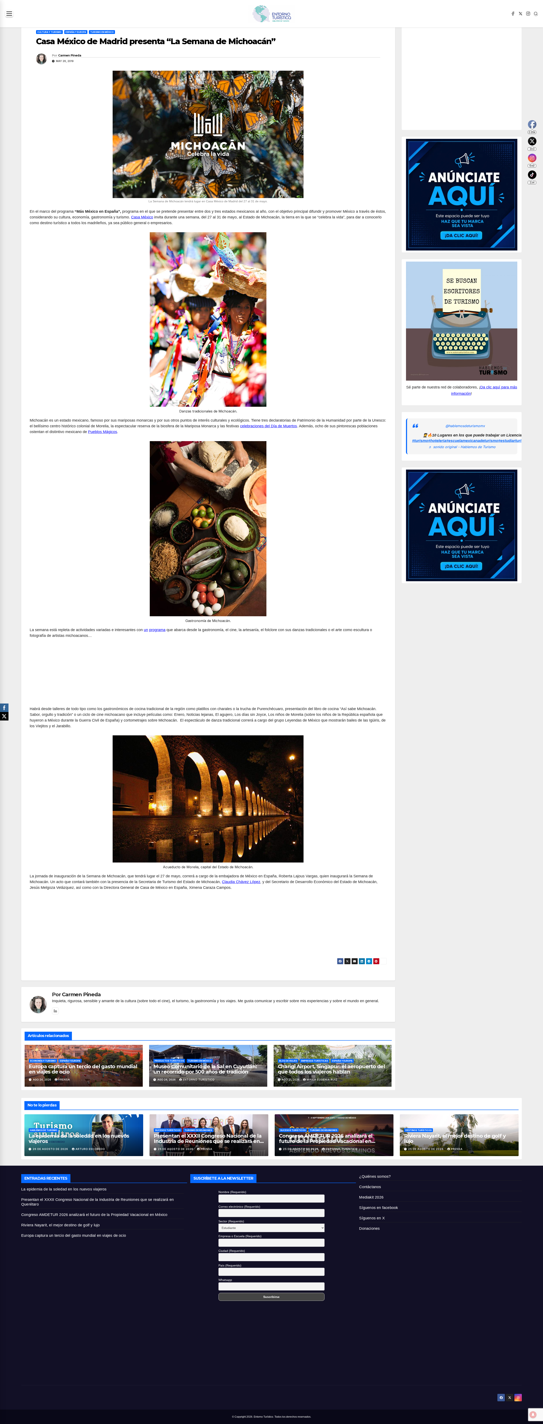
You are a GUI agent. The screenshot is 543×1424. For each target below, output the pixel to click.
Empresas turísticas (314, 1061)
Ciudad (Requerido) (231, 1250)
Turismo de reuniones (198, 1130)
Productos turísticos (169, 1061)
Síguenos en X (372, 1218)
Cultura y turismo (49, 32)
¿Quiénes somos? (375, 1176)
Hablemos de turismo (43, 1130)
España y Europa (76, 32)
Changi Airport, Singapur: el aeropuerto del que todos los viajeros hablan (331, 1069)
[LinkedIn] (55, 1010)
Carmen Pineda (69, 55)
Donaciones (369, 1228)
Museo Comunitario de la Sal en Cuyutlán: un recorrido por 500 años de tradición (205, 1069)
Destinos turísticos (418, 1130)
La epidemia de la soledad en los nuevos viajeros (79, 1138)
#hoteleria (437, 441)
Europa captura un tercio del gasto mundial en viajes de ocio (83, 1069)
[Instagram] (528, 13)
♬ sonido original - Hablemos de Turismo (462, 447)
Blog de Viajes (288, 1061)
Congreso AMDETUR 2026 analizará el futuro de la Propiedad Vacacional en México (325, 1141)
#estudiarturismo (513, 441)
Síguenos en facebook (378, 1208)
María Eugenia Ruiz (322, 1079)
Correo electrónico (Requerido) (239, 1206)
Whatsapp (225, 1280)
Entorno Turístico (199, 1079)
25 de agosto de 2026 (176, 1149)
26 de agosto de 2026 (51, 1149)
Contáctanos (370, 1187)
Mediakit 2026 (371, 1197)
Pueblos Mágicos (102, 432)
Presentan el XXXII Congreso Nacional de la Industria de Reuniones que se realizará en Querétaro (208, 1141)
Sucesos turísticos (168, 1130)
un (146, 630)
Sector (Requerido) (231, 1221)
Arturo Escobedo (90, 1149)
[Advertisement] (208, 674)
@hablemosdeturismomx (465, 426)
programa (157, 630)
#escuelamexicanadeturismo (472, 441)
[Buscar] (536, 13)
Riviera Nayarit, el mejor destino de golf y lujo (454, 1138)
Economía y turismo (43, 1061)
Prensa (64, 1079)
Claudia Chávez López (241, 882)
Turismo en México (102, 32)
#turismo (420, 441)
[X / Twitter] (520, 13)
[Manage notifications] (533, 1414)
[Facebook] (513, 13)
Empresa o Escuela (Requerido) (240, 1236)
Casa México (142, 217)
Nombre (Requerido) (232, 1192)
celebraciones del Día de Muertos (268, 426)
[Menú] (9, 13)
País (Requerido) (229, 1265)
